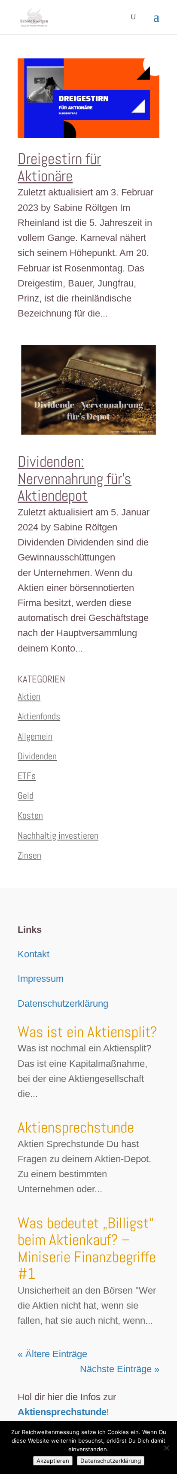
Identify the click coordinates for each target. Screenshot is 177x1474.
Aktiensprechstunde (76, 1127)
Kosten (30, 815)
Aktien (29, 696)
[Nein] (166, 1448)
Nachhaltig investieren (58, 835)
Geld (26, 795)
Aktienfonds (39, 716)
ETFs (27, 776)
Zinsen (29, 855)
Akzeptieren (53, 1460)
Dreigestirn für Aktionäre (59, 167)
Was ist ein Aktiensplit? (87, 1032)
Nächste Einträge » (119, 1369)
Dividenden (37, 756)
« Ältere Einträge (52, 1354)
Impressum (41, 978)
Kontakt (33, 954)
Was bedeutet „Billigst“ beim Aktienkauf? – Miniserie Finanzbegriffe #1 (87, 1248)
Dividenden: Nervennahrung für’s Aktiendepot (74, 479)
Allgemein (35, 736)
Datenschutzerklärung (63, 1003)
